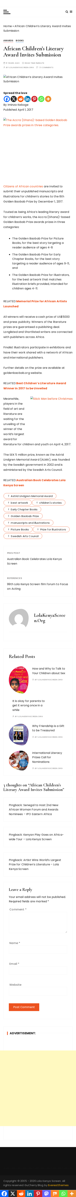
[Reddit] (20, 99)
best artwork (19, 503)
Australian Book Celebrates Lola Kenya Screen (34, 561)
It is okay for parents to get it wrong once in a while (28, 705)
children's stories (50, 503)
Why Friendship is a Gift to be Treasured (48, 728)
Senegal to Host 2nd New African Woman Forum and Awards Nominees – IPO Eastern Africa (33, 809)
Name (14, 943)
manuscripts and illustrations (30, 523)
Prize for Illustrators (53, 529)
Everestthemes (58, 1185)
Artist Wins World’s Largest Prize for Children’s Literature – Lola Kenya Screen (35, 864)
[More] (48, 99)
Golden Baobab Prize (25, 516)
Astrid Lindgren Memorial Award (32, 496)
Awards (8, 40)
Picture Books (20, 529)
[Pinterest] (34, 99)
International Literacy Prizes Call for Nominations (47, 757)
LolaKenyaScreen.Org (21, 67)
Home (7, 26)
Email (14, 964)
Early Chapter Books (24, 509)
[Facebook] (7, 99)
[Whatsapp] (41, 99)
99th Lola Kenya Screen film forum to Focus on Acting (37, 586)
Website (15, 985)
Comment (17, 909)
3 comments (46, 67)
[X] (14, 99)
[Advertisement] (38, 1088)
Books (20, 40)
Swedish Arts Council (25, 536)
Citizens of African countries (23, 186)
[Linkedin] (27, 99)
